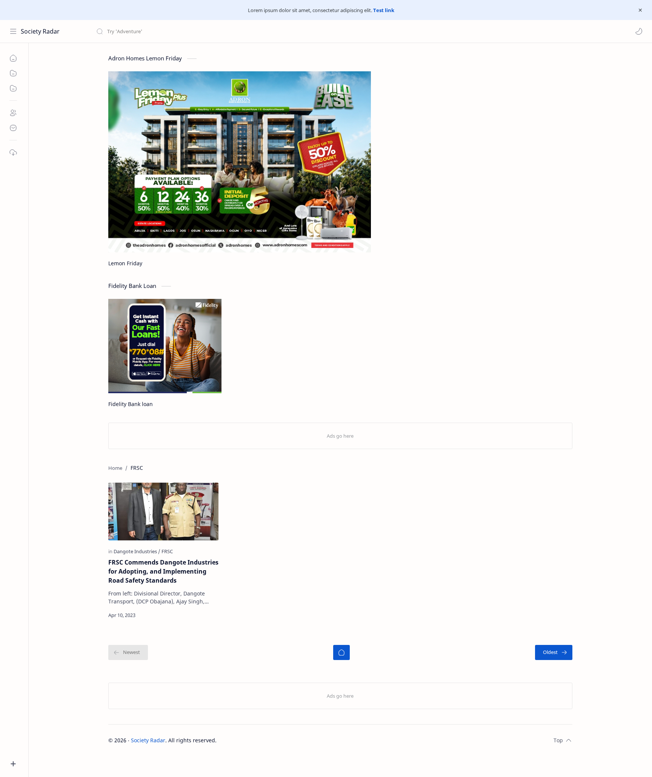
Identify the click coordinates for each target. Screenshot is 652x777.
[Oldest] (553, 652)
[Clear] (215, 31)
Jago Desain (267, 740)
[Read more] (206, 615)
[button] (638, 31)
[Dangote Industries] (137, 551)
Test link (383, 10)
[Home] (341, 652)
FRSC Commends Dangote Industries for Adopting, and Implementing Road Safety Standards (163, 571)
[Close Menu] (640, 10)
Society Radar (40, 31)
